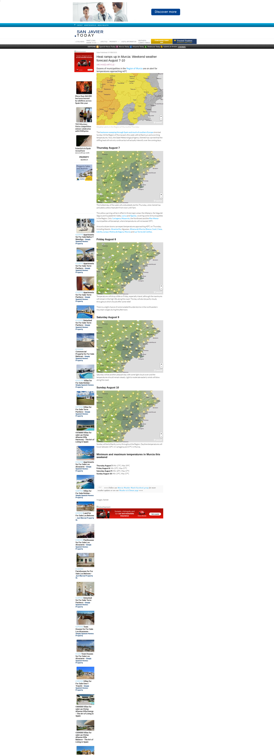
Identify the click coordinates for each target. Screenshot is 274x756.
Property (113, 41)
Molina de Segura (116, 232)
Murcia (128, 232)
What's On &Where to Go (91, 41)
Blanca (148, 229)
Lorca (124, 215)
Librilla (99, 232)
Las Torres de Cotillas (143, 232)
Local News (79, 41)
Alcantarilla (116, 229)
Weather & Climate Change (144, 41)
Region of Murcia (134, 68)
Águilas (133, 215)
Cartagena (116, 218)
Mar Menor (154, 218)
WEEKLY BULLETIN (103, 25)
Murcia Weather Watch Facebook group (133, 487)
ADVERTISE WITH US (90, 25)
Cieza (159, 229)
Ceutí (154, 229)
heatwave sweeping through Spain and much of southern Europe (126, 132)
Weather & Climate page (128, 490)
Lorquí (106, 232)
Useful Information (128, 41)
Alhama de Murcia (137, 229)
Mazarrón (125, 218)
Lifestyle (104, 41)
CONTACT (80, 25)
